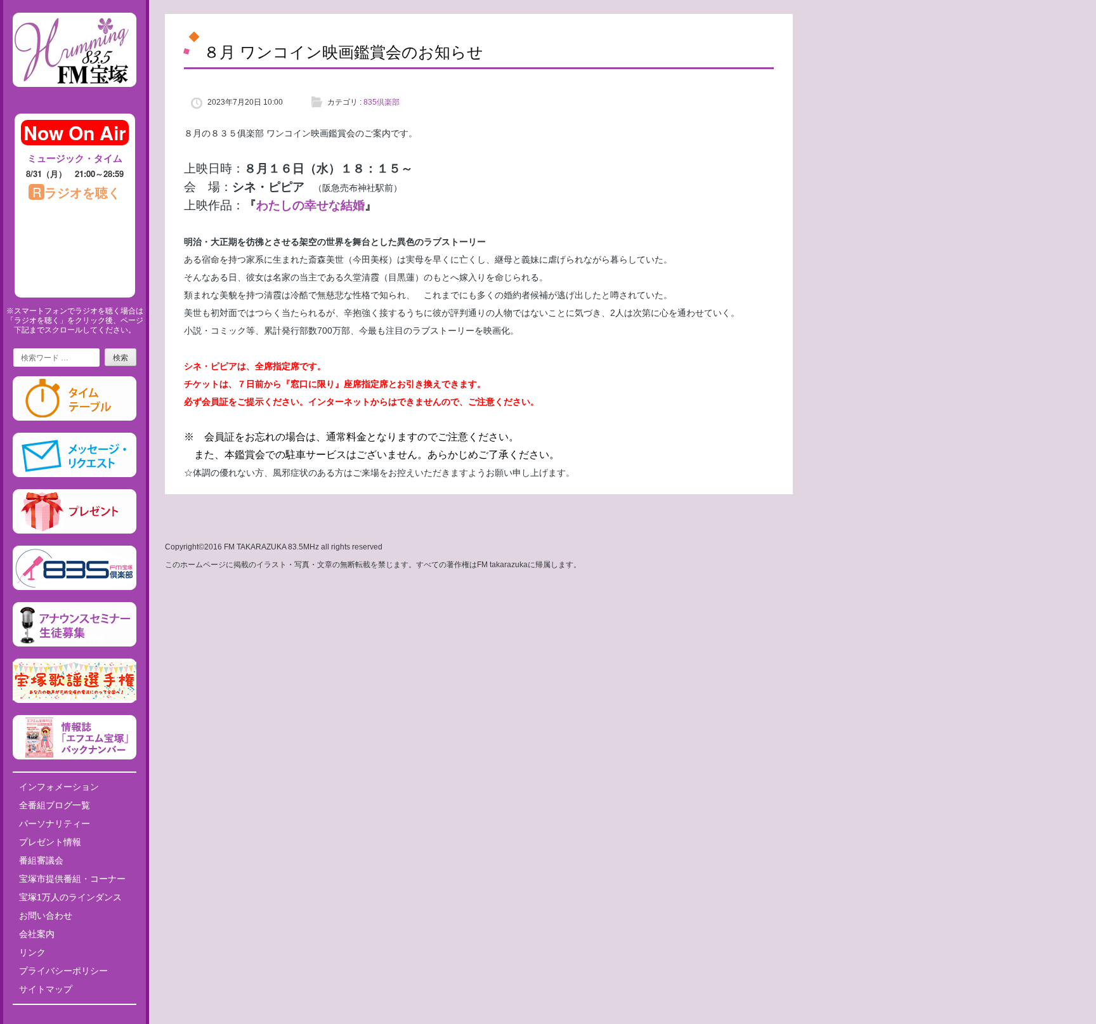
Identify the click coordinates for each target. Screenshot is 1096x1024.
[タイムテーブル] (74, 418)
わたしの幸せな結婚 (310, 205)
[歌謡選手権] (74, 700)
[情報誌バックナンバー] (74, 756)
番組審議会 (41, 860)
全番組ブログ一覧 (54, 805)
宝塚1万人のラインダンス (70, 897)
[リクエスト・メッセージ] (74, 474)
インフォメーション (59, 787)
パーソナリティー (54, 823)
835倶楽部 (381, 102)
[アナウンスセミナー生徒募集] (74, 644)
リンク (32, 952)
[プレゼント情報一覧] (74, 531)
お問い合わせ (45, 915)
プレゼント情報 (50, 842)
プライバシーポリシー (63, 971)
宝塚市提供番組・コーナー (72, 879)
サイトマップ (45, 989)
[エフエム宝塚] (74, 97)
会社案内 (37, 934)
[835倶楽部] (74, 587)
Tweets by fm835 (74, 1018)
